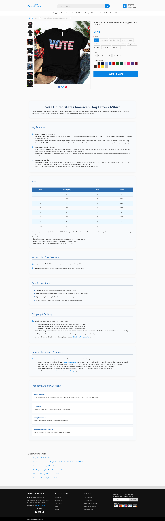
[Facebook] (59, 87)
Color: (99, 60)
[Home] (35, 6)
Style (96, 37)
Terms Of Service (88, 497)
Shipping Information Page (81, 337)
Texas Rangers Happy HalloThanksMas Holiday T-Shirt (48, 470)
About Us (58, 497)
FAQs (56, 506)
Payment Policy (88, 509)
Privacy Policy (88, 500)
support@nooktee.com (70, 362)
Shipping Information (61, 13)
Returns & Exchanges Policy (65, 371)
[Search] (107, 6)
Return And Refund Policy (80, 13)
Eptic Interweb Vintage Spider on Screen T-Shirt (46, 474)
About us (94, 13)
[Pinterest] (66, 87)
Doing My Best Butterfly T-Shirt (41, 458)
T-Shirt (36, 18)
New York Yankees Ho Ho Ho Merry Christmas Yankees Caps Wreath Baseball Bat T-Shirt (58, 462)
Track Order (104, 13)
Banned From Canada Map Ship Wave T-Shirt (45, 478)
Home (49, 13)
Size (96, 52)
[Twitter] (62, 87)
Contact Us (114, 13)
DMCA (57, 509)
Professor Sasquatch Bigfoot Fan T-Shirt (44, 466)
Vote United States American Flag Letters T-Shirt (55, 18)
